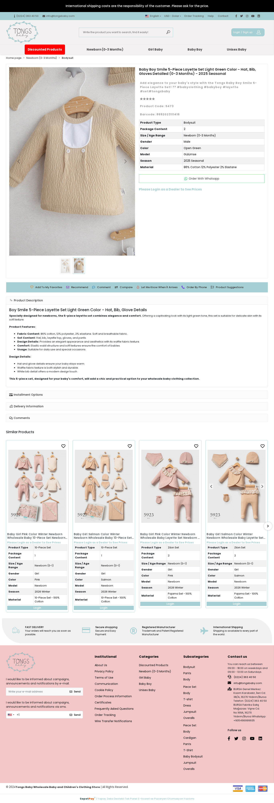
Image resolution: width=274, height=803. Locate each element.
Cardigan (189, 738)
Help (211, 16)
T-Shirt (188, 750)
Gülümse (190, 154)
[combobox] (10, 714)
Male (187, 142)
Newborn (41, 586)
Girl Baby (155, 49)
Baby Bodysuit (193, 756)
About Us (101, 665)
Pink (104, 575)
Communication (106, 684)
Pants (187, 673)
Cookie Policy (104, 690)
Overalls (189, 718)
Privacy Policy (104, 671)
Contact (223, 16)
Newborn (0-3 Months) (105, 49)
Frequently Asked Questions (114, 709)
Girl (37, 573)
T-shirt (188, 699)
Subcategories (196, 656)
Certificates (103, 702)
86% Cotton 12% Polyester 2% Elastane (210, 167)
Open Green (192, 148)
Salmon (40, 579)
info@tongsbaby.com (248, 683)
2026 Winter (42, 592)
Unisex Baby (236, 49)
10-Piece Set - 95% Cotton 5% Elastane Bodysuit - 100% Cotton (246, 575)
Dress (187, 705)
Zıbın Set (107, 547)
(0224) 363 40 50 (244, 677)
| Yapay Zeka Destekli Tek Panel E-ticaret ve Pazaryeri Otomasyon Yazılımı (137, 798)
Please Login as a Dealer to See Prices (34, 542)
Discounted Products (45, 49)
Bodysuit (190, 123)
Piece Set (189, 687)
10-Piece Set (43, 547)
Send (77, 691)
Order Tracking (194, 16)
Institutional (106, 656)
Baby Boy (195, 49)
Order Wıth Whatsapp (204, 179)
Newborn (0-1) (44, 565)
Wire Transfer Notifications (113, 721)
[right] (268, 526)
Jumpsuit (189, 712)
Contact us (237, 656)
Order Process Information (113, 696)
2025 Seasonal (194, 161)
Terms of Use (104, 678)
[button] (18, 161)
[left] (6, 526)
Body (186, 679)
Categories (148, 656)
